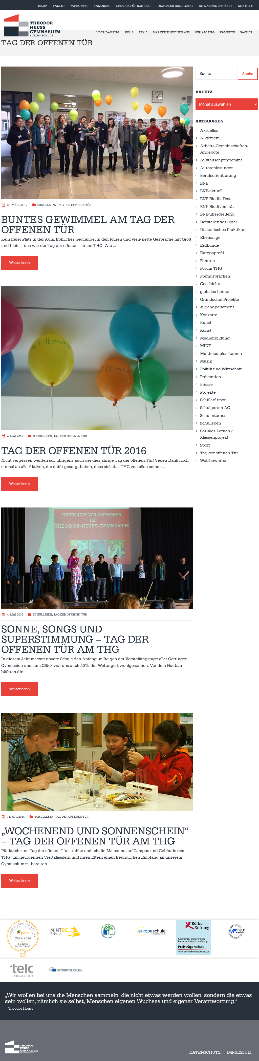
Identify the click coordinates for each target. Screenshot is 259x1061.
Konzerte (208, 314)
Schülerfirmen (213, 399)
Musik (206, 361)
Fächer (246, 32)
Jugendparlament (217, 307)
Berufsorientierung (218, 175)
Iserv (42, 6)
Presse (206, 384)
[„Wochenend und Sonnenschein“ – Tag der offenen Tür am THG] (97, 761)
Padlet (59, 6)
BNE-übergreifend (217, 214)
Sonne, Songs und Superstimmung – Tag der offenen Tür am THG (75, 639)
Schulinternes (213, 415)
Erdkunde (209, 245)
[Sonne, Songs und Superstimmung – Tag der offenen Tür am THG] (97, 557)
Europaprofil (212, 253)
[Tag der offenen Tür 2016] (97, 357)
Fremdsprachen (215, 276)
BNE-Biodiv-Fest (215, 198)
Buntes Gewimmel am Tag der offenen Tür (88, 225)
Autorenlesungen (217, 168)
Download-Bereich (215, 6)
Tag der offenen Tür (74, 205)
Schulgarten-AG (215, 407)
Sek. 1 (129, 32)
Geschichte (211, 283)
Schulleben (46, 205)
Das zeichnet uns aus (171, 32)
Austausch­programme (221, 160)
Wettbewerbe (213, 460)
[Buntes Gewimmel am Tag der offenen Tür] (97, 132)
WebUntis (79, 6)
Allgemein (210, 138)
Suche (247, 73)
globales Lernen (215, 291)
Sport (205, 445)
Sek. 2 (143, 32)
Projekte (227, 32)
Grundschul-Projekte (219, 299)
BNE (204, 183)
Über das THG (107, 32)
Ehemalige (210, 237)
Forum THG (211, 268)
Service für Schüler (134, 6)
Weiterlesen (19, 262)
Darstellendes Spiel (218, 222)
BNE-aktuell (211, 191)
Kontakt (245, 6)
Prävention (210, 376)
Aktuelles (209, 130)
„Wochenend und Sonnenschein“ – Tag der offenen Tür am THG (94, 836)
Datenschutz (205, 1052)
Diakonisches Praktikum (223, 229)
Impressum (239, 1052)
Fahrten (207, 260)
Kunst (205, 322)
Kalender (102, 6)
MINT (205, 345)
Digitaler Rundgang (175, 6)
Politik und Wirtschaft (221, 369)
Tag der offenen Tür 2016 (73, 451)
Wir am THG (204, 32)
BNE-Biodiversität (217, 206)
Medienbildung (215, 338)
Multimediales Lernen (221, 353)
